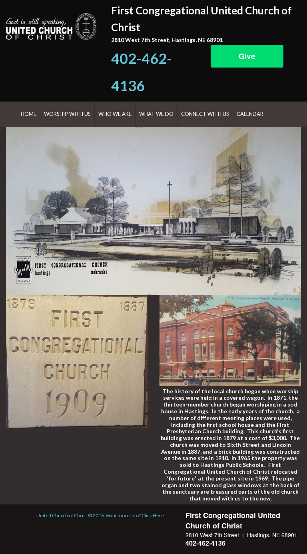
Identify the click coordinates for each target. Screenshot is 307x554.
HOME (28, 114)
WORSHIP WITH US (67, 114)
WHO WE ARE (115, 114)
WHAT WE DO (156, 114)
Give (247, 56)
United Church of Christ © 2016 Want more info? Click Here (100, 515)
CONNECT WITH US (205, 114)
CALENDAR (250, 114)
